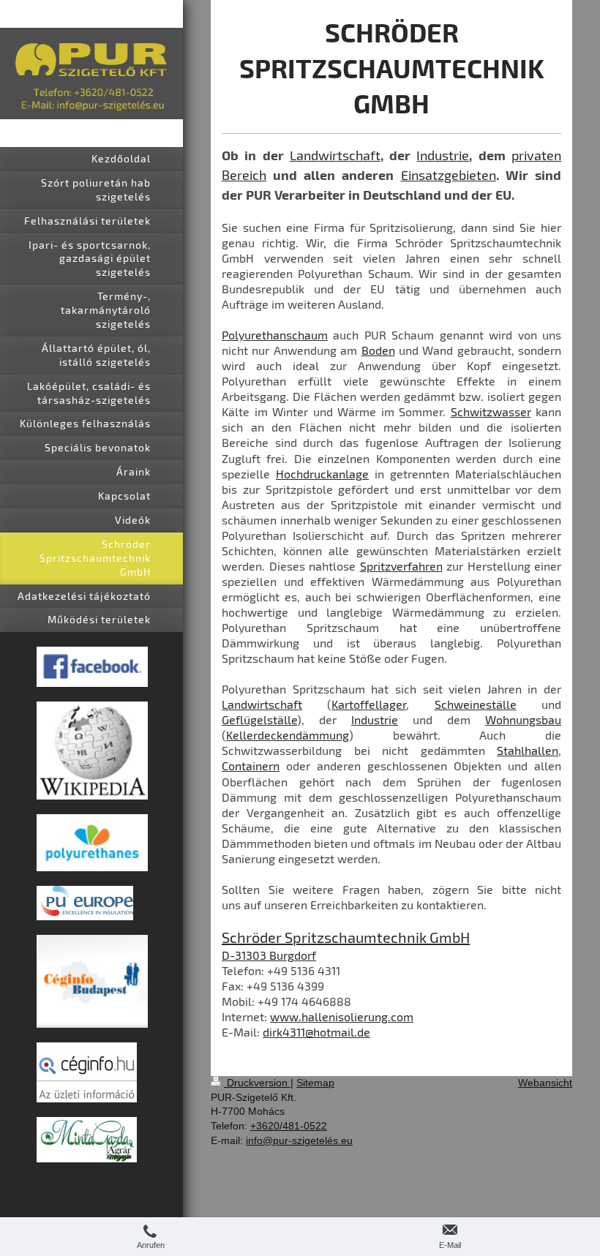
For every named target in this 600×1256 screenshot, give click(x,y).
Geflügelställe (259, 719)
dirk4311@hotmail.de (316, 1032)
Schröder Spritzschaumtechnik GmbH (346, 937)
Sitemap (315, 1082)
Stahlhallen (527, 750)
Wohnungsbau (523, 719)
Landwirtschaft (335, 155)
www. (285, 1016)
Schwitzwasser (491, 411)
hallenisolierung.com (357, 1016)
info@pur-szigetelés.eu (299, 1140)
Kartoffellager (368, 704)
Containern (251, 765)
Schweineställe (476, 704)
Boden (378, 350)
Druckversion (257, 1082)
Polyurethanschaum (275, 335)
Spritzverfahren (401, 566)
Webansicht (545, 1082)
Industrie (442, 155)
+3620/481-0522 (288, 1126)
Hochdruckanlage (322, 474)
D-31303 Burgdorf (269, 955)
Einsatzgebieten (448, 175)
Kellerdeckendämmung (287, 735)
